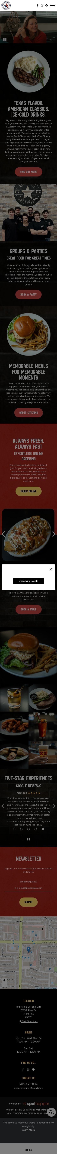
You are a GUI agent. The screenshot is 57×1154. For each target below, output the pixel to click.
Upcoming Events (28, 580)
